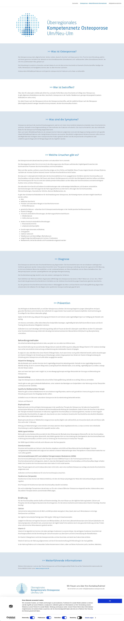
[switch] (48, 617)
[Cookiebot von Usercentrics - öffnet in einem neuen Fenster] (11, 617)
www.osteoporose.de (42, 568)
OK (110, 601)
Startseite (75, 3)
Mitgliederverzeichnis (115, 3)
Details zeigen (89, 617)
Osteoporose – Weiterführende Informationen (93, 3)
